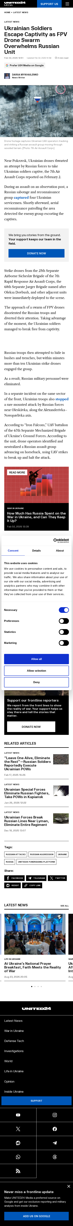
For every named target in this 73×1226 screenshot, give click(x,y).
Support (36, 1100)
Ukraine (62, 854)
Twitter (60, 878)
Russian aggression (41, 854)
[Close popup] (68, 1186)
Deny (36, 682)
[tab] (31, 986)
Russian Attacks (16, 854)
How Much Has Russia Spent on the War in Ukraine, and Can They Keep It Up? (36, 517)
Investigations (14, 1051)
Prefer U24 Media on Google (27, 65)
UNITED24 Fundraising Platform (36, 861)
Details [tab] (36, 550)
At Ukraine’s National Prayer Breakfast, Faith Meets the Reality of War (32, 967)
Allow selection (36, 670)
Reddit (15, 885)
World (8, 1061)
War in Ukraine (15, 508)
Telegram (39, 878)
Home (7, 12)
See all (64, 906)
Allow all (36, 658)
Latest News (13, 1020)
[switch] (64, 621)
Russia (9, 861)
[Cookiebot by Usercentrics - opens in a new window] (53, 540)
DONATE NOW (36, 253)
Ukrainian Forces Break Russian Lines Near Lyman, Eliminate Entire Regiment (26, 821)
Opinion (9, 1081)
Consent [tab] (13, 550)
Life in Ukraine (12, 959)
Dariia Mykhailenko (25, 74)
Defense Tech (14, 1040)
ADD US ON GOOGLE (36, 1216)
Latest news (20, 12)
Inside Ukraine (14, 1091)
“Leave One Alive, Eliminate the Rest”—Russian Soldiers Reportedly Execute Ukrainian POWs (27, 763)
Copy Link (35, 885)
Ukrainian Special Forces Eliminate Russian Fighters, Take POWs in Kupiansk (26, 793)
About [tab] (60, 550)
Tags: (8, 847)
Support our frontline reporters (33, 700)
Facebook (17, 878)
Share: (9, 870)
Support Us (49, 4)
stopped (62, 399)
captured (21, 198)
